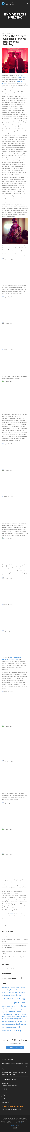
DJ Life (22, 1009)
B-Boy (17, 987)
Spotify (19, 1024)
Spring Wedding (10, 1027)
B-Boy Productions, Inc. (10, 32)
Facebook (4, 1093)
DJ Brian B (20, 1002)
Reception (5, 1024)
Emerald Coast (14, 1011)
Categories (5, 978)
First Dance (9, 1014)
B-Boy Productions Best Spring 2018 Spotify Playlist (14, 952)
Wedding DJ (6, 1030)
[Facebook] (14, 1128)
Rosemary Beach (12, 1024)
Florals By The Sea (17, 1014)
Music (7, 1021)
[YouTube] (16, 1128)
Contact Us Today (15, 1047)
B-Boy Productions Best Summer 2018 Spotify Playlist (15, 940)
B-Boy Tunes (14, 992)
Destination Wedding (13, 998)
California (13, 995)
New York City (17, 1021)
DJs (7, 1012)
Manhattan (4, 1018)
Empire (18, 81)
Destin (19, 995)
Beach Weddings (6, 995)
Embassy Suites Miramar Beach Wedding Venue (15, 936)
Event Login (5, 1083)
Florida (24, 1014)
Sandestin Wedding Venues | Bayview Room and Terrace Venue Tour (14, 946)
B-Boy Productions (12, 990)
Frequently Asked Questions (9, 1085)
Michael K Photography (14, 1019)
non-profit (23, 1021)
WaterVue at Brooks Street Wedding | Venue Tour (14, 958)
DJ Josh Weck (17, 1009)
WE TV (12, 914)
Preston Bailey (22, 77)
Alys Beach (13, 987)
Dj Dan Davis (20, 1006)
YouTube (4, 1097)
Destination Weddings (7, 1003)
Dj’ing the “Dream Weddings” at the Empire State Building (14, 40)
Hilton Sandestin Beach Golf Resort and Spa (14, 1016)
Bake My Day (21, 992)
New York (11, 1021)
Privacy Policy (23, 1122)
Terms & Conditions (8, 1123)
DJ (14, 1002)
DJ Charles (12, 1006)
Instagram (4, 1095)
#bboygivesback (5, 987)
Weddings (17, 1030)
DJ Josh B (10, 1009)
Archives (4, 969)
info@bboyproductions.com (13, 1109)
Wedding (18, 1027)
